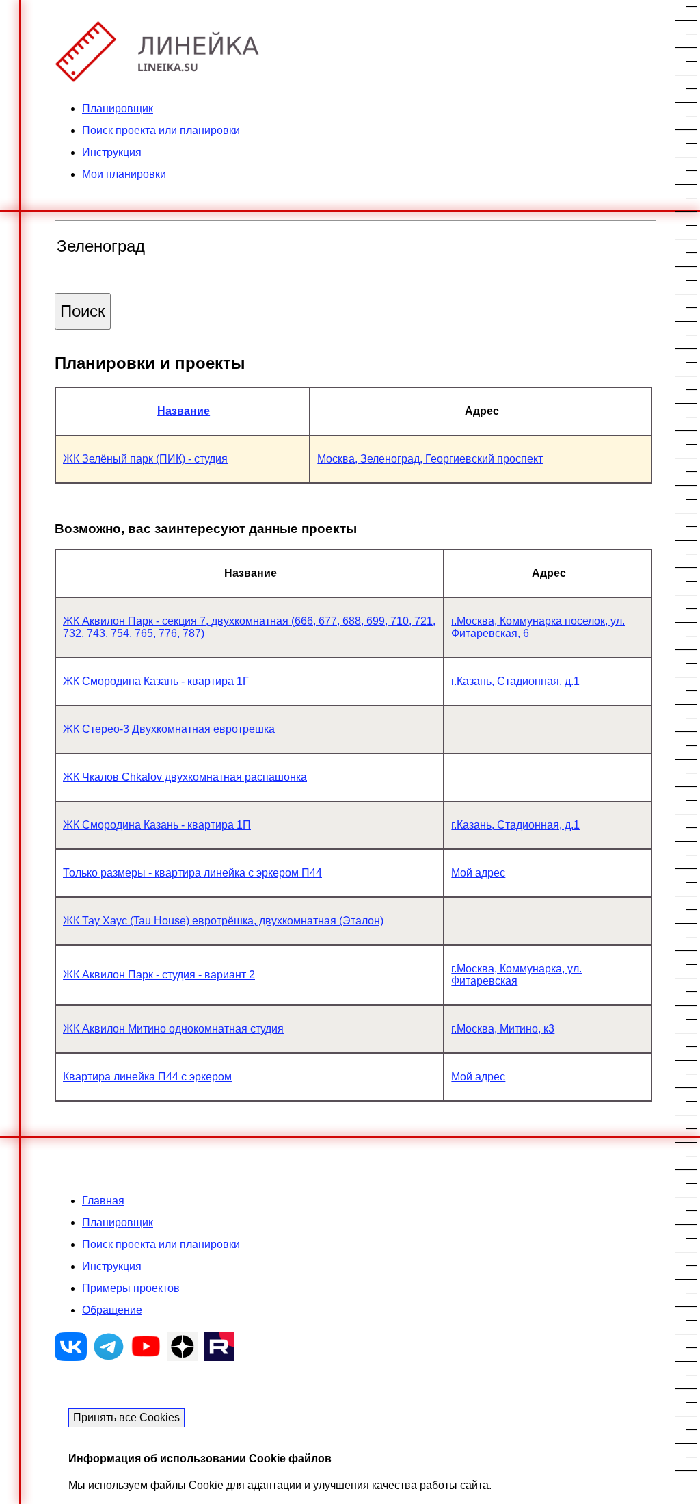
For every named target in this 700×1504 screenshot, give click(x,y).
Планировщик (117, 108)
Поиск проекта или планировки (161, 130)
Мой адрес (478, 873)
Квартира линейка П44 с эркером (147, 1076)
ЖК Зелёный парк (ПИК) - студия (145, 459)
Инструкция (112, 152)
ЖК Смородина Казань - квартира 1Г (156, 681)
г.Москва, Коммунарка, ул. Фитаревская (516, 975)
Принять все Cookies (126, 1417)
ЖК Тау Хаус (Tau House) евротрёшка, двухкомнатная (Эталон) (223, 920)
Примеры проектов (131, 1288)
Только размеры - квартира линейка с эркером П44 (192, 873)
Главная (103, 1200)
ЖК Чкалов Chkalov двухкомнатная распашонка (185, 777)
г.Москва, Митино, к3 (502, 1029)
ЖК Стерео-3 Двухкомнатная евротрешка (169, 729)
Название (183, 411)
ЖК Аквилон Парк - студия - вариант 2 (159, 975)
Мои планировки (124, 174)
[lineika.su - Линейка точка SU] (157, 77)
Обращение (112, 1310)
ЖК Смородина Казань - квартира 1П (157, 825)
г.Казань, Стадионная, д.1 (515, 681)
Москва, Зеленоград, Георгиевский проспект (430, 459)
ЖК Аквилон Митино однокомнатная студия (173, 1029)
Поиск (82, 311)
